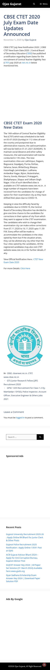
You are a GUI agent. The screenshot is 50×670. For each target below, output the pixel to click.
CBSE (29, 53)
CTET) (6, 62)
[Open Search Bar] (34, 4)
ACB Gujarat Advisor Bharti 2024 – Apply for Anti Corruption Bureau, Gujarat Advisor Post (22, 557)
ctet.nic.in (26, 62)
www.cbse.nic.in (11, 377)
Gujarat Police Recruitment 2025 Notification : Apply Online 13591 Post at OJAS (24, 547)
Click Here (25, 268)
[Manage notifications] (44, 665)
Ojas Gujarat (11, 4)
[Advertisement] (25, 95)
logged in (20, 417)
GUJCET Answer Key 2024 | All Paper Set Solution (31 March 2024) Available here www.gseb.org (24, 568)
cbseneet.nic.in (20, 373)
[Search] (40, 437)
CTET (30, 373)
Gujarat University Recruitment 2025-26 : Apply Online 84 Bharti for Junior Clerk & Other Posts (25, 537)
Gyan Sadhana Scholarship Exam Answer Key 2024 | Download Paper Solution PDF (23, 578)
